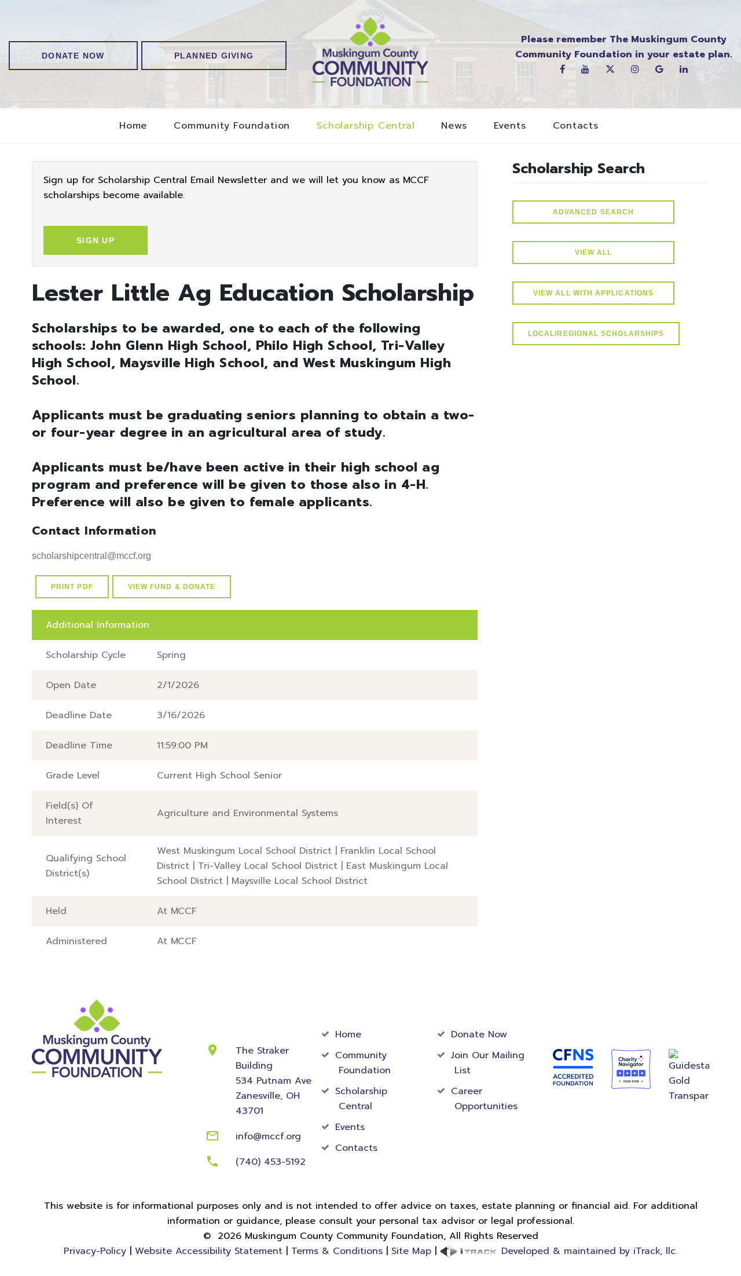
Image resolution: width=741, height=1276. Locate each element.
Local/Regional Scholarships (596, 334)
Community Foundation (232, 125)
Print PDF (72, 587)
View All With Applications (593, 293)
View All (593, 252)
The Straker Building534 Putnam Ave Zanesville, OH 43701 (273, 1081)
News (454, 125)
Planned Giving (214, 55)
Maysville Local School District (300, 881)
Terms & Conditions (337, 1251)
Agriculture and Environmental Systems (247, 813)
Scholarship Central (365, 125)
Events (510, 125)
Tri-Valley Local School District (268, 866)
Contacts (576, 125)
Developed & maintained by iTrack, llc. (587, 1251)
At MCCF (177, 911)
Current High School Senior (219, 776)
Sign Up (95, 240)
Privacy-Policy (95, 1251)
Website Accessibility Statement (209, 1251)
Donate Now (73, 55)
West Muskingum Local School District (244, 851)
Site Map (411, 1251)
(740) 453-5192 (271, 1162)
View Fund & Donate (171, 587)
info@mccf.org (268, 1136)
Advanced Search (593, 212)
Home (133, 125)
